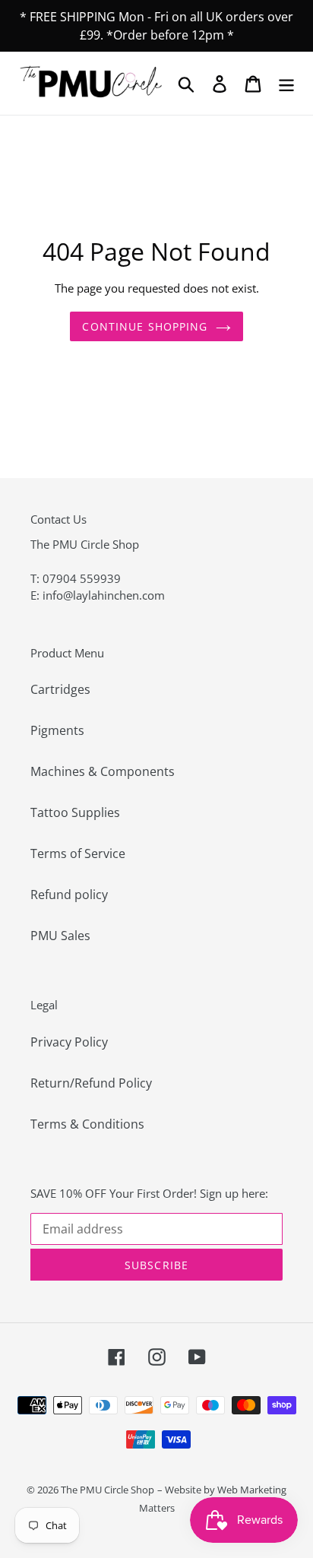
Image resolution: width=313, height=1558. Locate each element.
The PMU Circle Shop (107, 1489)
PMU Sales (60, 935)
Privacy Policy (69, 1042)
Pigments (57, 730)
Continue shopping (144, 326)
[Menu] (286, 83)
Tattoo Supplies (75, 812)
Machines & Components (102, 771)
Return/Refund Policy (91, 1083)
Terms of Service (77, 853)
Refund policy (69, 894)
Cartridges (60, 689)
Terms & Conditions (87, 1124)
